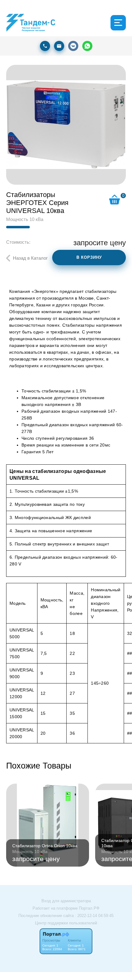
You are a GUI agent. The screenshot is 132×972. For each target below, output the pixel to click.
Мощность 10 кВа (24, 219)
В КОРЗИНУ (89, 257)
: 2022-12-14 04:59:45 (94, 915)
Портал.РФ (89, 908)
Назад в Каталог (30, 258)
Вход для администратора (66, 901)
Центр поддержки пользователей (66, 923)
